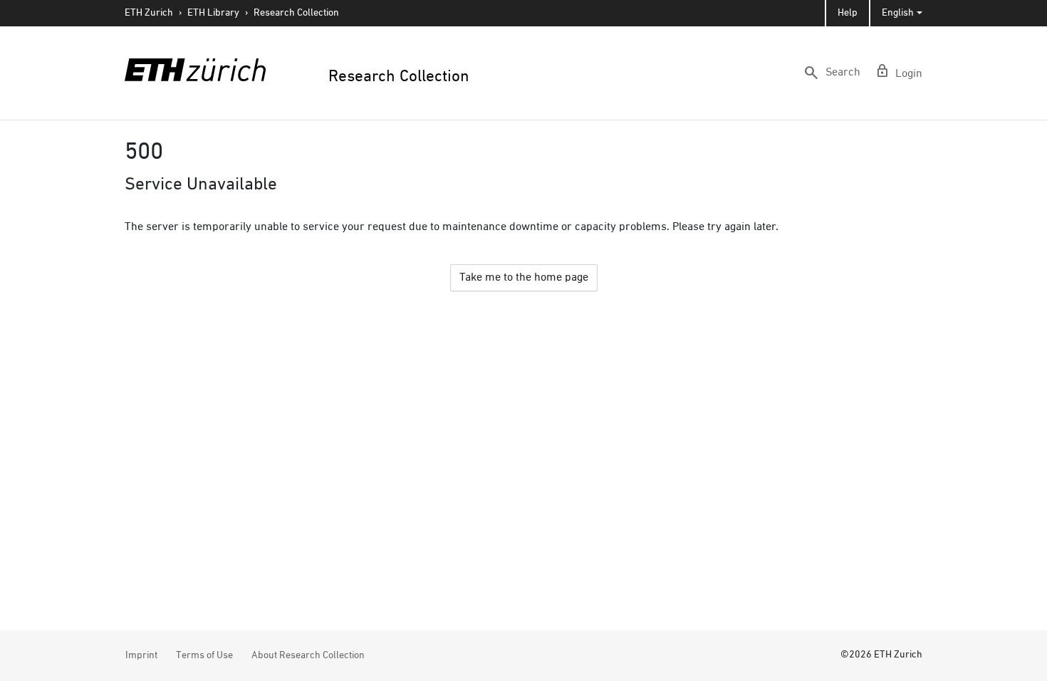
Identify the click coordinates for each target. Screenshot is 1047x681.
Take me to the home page (523, 278)
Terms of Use (204, 655)
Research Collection (296, 13)
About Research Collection (308, 655)
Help (848, 13)
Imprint (141, 655)
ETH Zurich (149, 13)
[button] (831, 72)
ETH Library (213, 13)
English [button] (898, 13)
